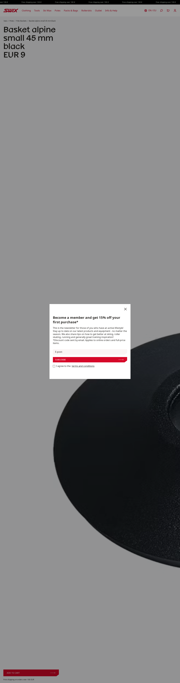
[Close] (125, 309)
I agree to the (75, 366)
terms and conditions (83, 366)
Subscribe (60, 359)
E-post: (58, 351)
